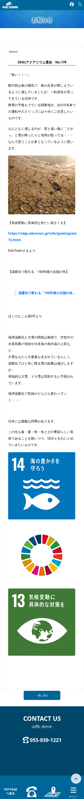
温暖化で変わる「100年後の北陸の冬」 (47, 293)
